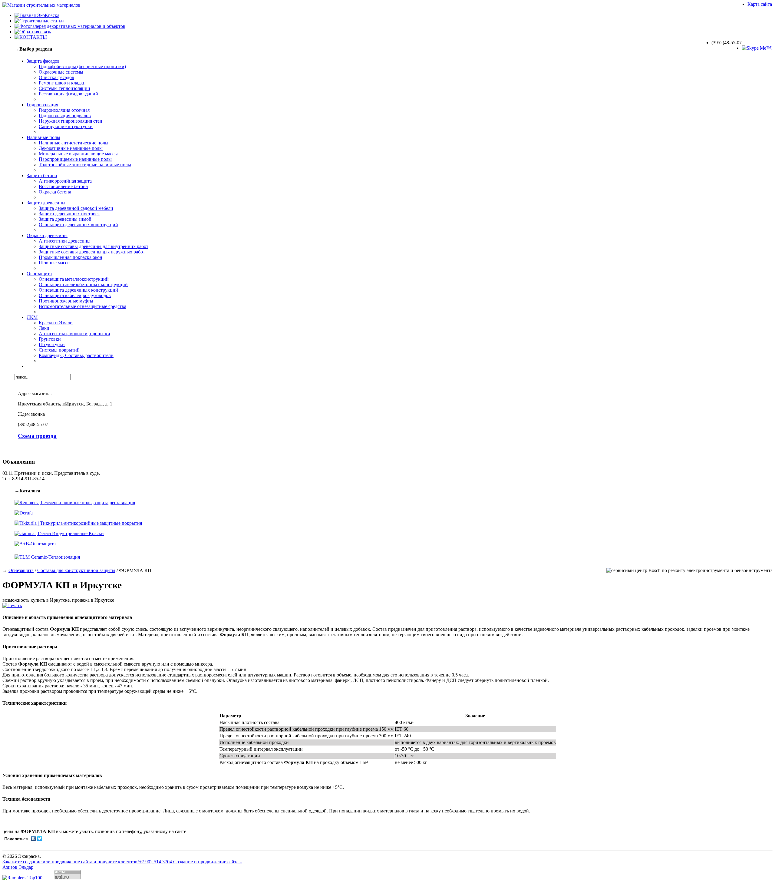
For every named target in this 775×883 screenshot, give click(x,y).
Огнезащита (21, 570)
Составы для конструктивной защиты (76, 570)
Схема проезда (37, 436)
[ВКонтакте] (33, 838)
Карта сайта (759, 4)
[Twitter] (40, 838)
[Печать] (12, 605)
